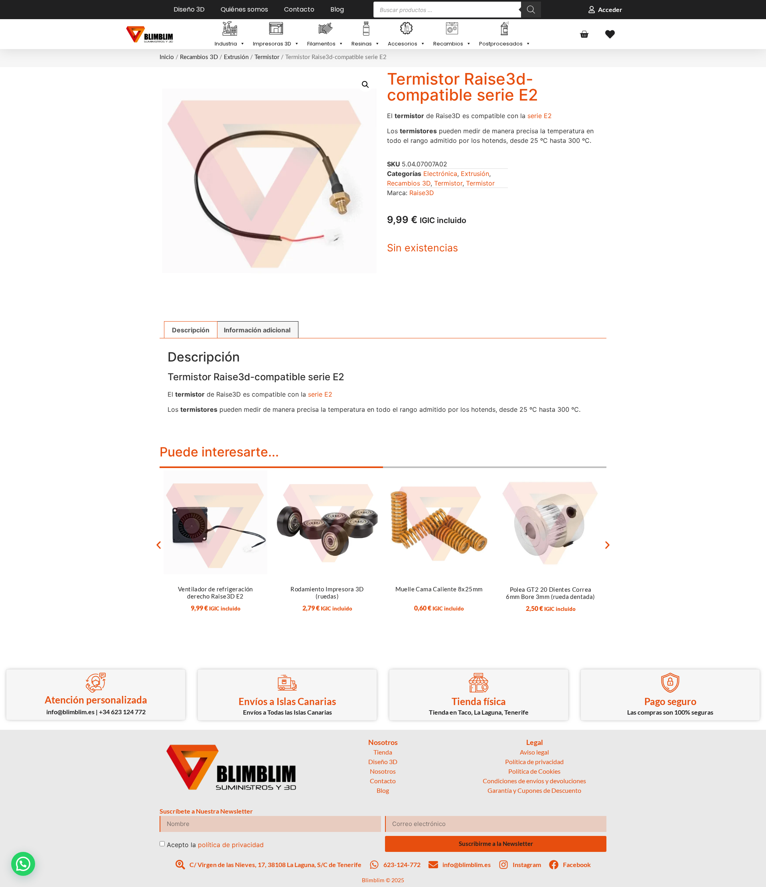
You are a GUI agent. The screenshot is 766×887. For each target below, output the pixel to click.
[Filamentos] (325, 29)
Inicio (167, 57)
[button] (365, 84)
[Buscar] (531, 10)
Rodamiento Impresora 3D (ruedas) (326, 592)
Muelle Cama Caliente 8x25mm (439, 589)
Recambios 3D (199, 57)
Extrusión (236, 57)
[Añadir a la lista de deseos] (255, 479)
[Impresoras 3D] (276, 29)
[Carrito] (584, 34)
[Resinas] (365, 29)
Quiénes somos (244, 10)
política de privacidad (231, 844)
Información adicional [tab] (257, 330)
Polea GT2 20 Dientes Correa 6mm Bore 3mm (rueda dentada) (550, 593)
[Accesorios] (406, 29)
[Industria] (230, 29)
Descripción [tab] (190, 330)
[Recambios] (452, 29)
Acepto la (215, 844)
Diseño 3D (189, 10)
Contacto (299, 10)
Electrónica (440, 174)
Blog (337, 10)
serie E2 (539, 116)
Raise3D (421, 193)
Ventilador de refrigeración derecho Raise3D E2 (215, 592)
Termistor (267, 57)
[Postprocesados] (505, 29)
